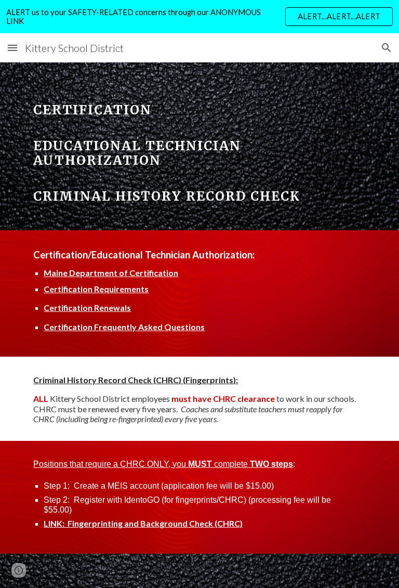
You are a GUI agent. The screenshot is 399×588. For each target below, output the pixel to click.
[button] (12, 47)
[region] (199, 16)
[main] (199, 146)
